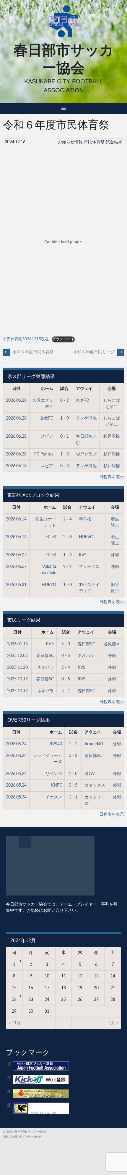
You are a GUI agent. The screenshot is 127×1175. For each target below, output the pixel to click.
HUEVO (86, 537)
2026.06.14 (16, 466)
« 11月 (15, 1023)
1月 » (113, 1023)
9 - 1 (67, 567)
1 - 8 (64, 454)
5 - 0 (65, 644)
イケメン (53, 797)
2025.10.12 (17, 691)
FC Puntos (43, 454)
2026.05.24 (16, 744)
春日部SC (86, 644)
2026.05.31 (16, 585)
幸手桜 (85, 519)
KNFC (56, 785)
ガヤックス (94, 785)
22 (14, 1000)
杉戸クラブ (86, 454)
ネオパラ (86, 656)
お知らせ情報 (70, 142)
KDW (89, 774)
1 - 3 (67, 555)
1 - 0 (64, 418)
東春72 (82, 400)
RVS (83, 555)
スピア (47, 436)
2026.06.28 (16, 400)
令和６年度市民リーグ (98, 352)
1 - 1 (73, 797)
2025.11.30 (17, 668)
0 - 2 (64, 400)
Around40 (93, 744)
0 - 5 (65, 656)
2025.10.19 (17, 679)
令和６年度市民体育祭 (29, 352)
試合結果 (114, 142)
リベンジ (53, 774)
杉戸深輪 (111, 436)
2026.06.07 (16, 555)
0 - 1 (64, 436)
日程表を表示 (111, 477)
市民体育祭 (94, 142)
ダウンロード (63, 339)
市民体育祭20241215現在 (26, 339)
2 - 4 (67, 519)
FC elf (50, 537)
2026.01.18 (17, 644)
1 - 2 (73, 744)
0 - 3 (64, 466)
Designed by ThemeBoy (22, 1137)
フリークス (89, 567)
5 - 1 (65, 691)
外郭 (115, 555)
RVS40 (56, 744)
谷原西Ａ (112, 644)
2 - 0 (67, 537)
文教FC (46, 418)
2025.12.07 (17, 656)
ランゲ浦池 (86, 418)
